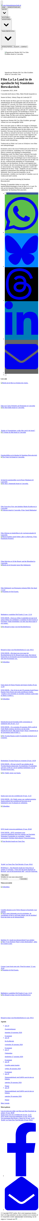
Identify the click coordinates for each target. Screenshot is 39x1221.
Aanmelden (23, 879)
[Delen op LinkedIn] (21, 339)
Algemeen (21, 90)
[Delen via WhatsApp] (21, 232)
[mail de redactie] (21, 1210)
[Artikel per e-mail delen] (21, 373)
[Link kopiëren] (5, 375)
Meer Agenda (5, 1103)
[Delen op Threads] (21, 300)
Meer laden (5, 875)
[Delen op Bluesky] (21, 266)
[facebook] (21, 1176)
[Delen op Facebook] (5, 193)
